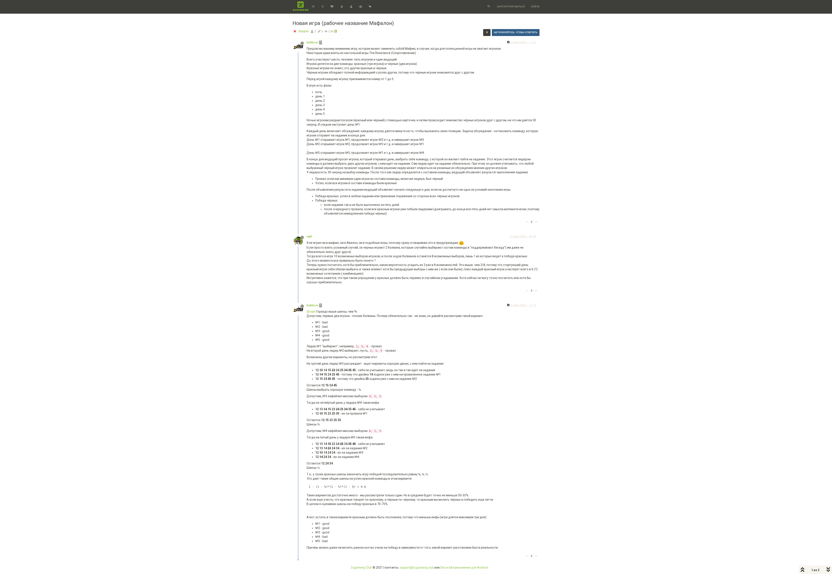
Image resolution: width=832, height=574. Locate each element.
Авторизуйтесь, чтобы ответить (515, 32)
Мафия (304, 31)
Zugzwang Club (361, 567)
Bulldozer (312, 42)
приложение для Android (470, 567)
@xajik (311, 311)
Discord (445, 567)
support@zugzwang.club (417, 567)
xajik (309, 236)
